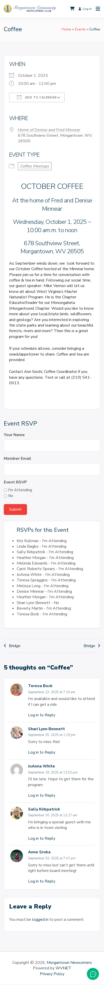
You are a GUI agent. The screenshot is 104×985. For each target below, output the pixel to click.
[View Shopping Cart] (72, 9)
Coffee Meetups (34, 166)
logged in (40, 919)
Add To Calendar (40, 97)
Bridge (14, 646)
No (10, 495)
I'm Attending (20, 490)
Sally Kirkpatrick (44, 809)
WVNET (63, 968)
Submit (15, 509)
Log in (87, 9)
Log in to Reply (41, 715)
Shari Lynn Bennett (46, 729)
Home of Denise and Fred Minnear (49, 130)
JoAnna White (41, 766)
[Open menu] (96, 9)
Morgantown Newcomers (69, 962)
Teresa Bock (40, 686)
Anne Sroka (39, 852)
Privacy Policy (52, 974)
